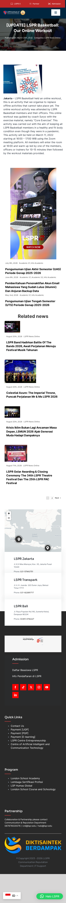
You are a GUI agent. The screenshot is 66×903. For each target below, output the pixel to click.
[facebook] (15, 687)
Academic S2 (37, 277)
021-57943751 (26, 571)
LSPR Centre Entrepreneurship (28, 740)
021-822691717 (27, 592)
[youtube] (47, 687)
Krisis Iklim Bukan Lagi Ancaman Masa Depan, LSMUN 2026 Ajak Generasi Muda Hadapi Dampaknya (31, 431)
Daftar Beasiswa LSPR (25, 670)
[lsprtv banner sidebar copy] (33, 169)
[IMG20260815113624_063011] (12, 322)
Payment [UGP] (20, 729)
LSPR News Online (52, 38)
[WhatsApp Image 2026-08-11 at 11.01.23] (16, 446)
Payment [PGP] (19, 733)
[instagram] (39, 687)
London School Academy (25, 778)
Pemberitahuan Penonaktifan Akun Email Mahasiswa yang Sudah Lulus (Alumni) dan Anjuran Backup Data (32, 287)
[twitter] (31, 687)
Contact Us (17, 725)
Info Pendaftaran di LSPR (26, 676)
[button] (19, 539)
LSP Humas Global (21, 785)
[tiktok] (23, 687)
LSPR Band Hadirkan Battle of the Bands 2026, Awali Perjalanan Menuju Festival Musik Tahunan (31, 346)
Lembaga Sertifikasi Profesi (27, 781)
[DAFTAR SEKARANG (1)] (14, 11)
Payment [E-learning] (23, 736)
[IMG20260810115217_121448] (12, 407)
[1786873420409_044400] (20, 360)
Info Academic (37, 263)
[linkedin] (15, 695)
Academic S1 (24, 263)
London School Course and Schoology (33, 789)
